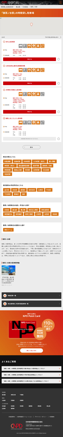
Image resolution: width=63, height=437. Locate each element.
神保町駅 (8, 170)
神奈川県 (13, 395)
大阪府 (4, 400)
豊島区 (16, 194)
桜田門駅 (36, 166)
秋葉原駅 (8, 161)
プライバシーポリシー (41, 416)
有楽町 (55, 214)
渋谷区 (15, 190)
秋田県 (13, 406)
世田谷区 (32, 190)
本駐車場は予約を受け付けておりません (29, 138)
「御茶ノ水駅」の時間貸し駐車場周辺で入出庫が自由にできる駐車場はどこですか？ (26, 381)
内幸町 (7, 210)
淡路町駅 (17, 161)
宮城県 (21, 406)
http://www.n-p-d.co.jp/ (33, 428)
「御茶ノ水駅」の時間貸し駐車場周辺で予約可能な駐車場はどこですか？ (23, 375)
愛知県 (39, 406)
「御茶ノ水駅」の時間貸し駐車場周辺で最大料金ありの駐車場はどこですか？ (24, 368)
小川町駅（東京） (39, 161)
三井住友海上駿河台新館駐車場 (15, 66)
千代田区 (8, 194)
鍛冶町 (15, 210)
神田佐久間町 (33, 210)
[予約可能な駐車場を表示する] (60, 37)
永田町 (47, 214)
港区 (23, 194)
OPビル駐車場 (10, 42)
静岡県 (30, 406)
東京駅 (27, 170)
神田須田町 (45, 210)
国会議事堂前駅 (24, 166)
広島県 (4, 408)
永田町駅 (36, 170)
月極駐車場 (12, 416)
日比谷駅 (46, 170)
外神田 (38, 214)
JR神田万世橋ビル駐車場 (13, 90)
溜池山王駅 (18, 170)
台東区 (40, 190)
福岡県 (13, 408)
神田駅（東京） (10, 166)
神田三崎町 (29, 214)
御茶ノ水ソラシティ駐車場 (14, 118)
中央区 (48, 190)
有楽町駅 (8, 174)
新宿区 (23, 190)
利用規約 (52, 416)
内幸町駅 (27, 161)
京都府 (13, 400)
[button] (31, 24)
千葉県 (21, 395)
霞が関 (23, 210)
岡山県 (48, 406)
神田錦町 (19, 214)
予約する (29, 59)
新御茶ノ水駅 (47, 166)
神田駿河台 (8, 214)
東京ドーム (8, 230)
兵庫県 (21, 400)
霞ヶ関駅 (52, 161)
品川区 (7, 190)
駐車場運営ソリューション (24, 416)
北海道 (4, 406)
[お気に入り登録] (58, 59)
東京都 (4, 395)
